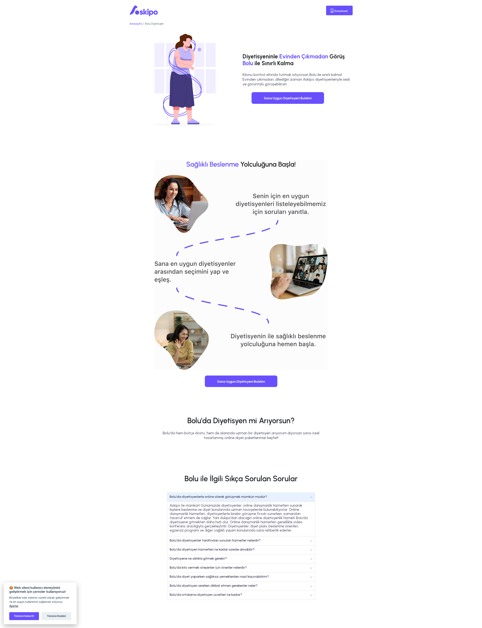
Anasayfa (136, 23)
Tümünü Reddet (56, 615)
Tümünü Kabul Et (24, 615)
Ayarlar (13, 605)
